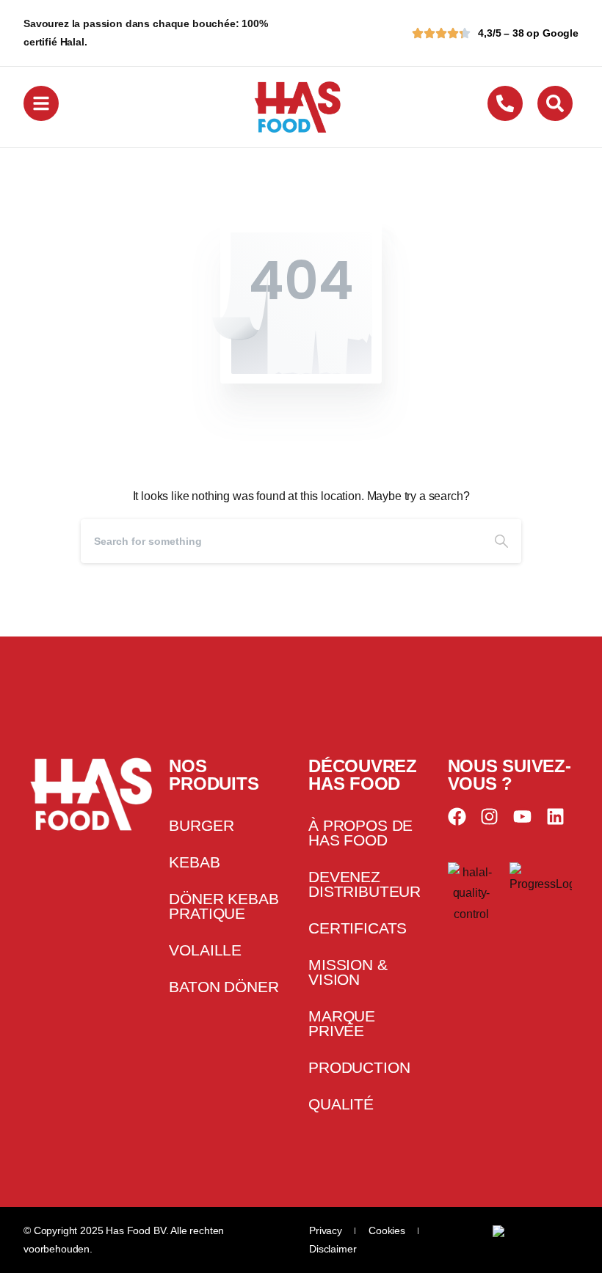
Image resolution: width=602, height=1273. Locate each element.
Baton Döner (223, 986)
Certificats (357, 928)
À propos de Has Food (360, 832)
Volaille (205, 950)
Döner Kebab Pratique (223, 906)
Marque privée (341, 1023)
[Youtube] (522, 816)
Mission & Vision (348, 972)
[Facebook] (457, 816)
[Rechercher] (501, 541)
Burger (201, 825)
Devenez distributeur (364, 884)
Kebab (194, 862)
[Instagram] (489, 816)
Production (359, 1067)
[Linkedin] (555, 816)
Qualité (341, 1104)
